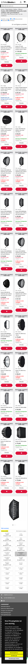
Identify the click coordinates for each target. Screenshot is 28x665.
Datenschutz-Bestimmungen (7, 608)
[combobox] (14, 6)
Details (7, 62)
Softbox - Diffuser (17, 9)
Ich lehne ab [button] (14, 655)
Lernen (3, 9)
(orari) (13, 597)
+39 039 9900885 (8, 597)
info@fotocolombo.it (8, 594)
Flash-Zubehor (9, 9)
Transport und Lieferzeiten (7, 610)
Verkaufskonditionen (5, 606)
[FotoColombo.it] (9, 2)
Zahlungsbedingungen (6, 614)
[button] (22, 2)
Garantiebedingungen (6, 612)
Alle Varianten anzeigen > (21, 531)
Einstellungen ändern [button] (14, 658)
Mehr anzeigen (5, 528)
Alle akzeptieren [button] (14, 652)
